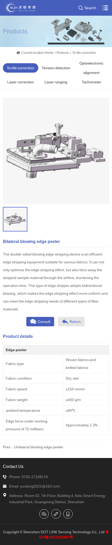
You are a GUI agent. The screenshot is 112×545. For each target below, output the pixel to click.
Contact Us (13, 466)
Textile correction (84, 52)
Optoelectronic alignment (91, 68)
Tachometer (91, 82)
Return (75, 321)
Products (63, 52)
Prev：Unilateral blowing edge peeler (33, 447)
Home (49, 52)
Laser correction (20, 82)
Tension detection (56, 68)
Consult (44, 321)
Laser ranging (56, 82)
